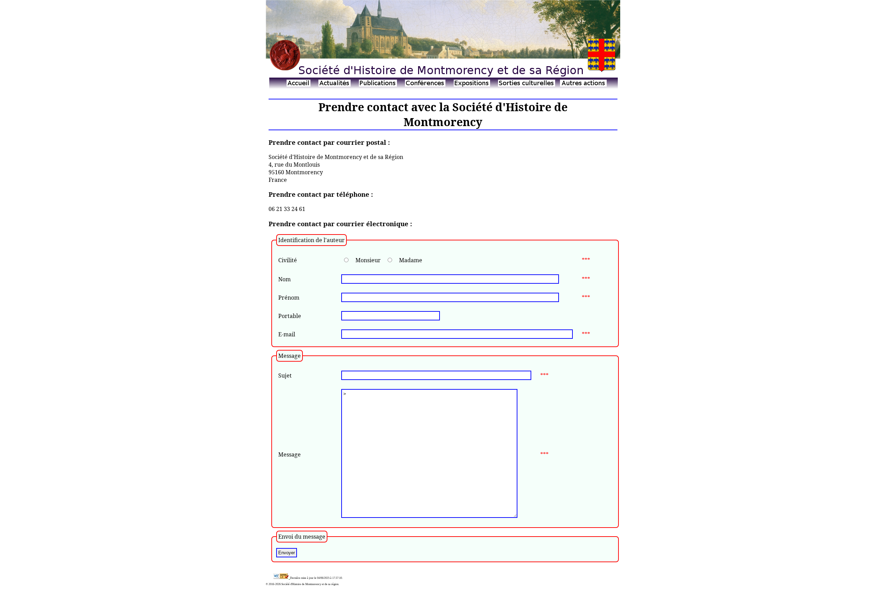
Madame (410, 260)
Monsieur (368, 260)
